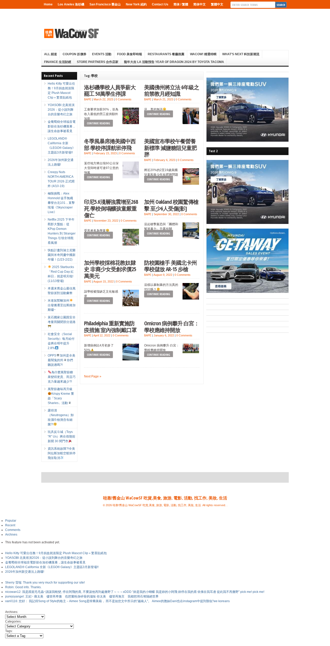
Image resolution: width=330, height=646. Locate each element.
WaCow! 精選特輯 (203, 54)
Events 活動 (101, 54)
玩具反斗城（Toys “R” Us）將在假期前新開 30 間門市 (61, 436)
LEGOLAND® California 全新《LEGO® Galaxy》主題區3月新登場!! (51, 567)
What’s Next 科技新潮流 (240, 54)
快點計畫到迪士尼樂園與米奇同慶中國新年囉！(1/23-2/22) (62, 254)
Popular (10, 520)
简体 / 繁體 (181, 4)
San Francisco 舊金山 (105, 4)
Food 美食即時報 (129, 54)
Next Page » (92, 376)
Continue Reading (98, 123)
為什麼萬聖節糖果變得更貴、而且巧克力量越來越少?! (62, 376)
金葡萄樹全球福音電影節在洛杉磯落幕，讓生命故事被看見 (62, 126)
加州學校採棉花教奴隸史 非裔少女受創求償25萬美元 (110, 269)
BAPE (87, 99)
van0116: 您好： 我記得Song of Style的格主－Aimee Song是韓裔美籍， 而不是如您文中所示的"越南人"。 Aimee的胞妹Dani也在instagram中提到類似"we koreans (117, 601)
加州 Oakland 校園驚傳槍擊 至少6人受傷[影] (171, 205)
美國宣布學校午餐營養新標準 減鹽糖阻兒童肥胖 (170, 147)
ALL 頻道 (50, 54)
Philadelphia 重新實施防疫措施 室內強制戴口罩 (110, 326)
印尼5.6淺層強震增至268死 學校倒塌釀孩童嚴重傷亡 (111, 208)
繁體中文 (217, 4)
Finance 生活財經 (57, 62)
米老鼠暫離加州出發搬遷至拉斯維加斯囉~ (62, 305)
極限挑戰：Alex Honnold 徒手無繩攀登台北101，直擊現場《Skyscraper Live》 (61, 203)
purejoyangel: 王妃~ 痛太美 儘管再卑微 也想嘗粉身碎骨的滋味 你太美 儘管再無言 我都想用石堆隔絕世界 (82, 596)
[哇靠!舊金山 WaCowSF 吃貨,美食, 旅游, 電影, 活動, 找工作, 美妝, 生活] (71, 33)
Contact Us (160, 4)
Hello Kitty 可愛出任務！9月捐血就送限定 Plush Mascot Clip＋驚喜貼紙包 (56, 553)
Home (48, 4)
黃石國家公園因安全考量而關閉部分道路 (62, 320)
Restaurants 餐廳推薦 (166, 54)
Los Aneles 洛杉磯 (71, 4)
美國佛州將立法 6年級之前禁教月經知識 (171, 90)
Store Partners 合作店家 (97, 62)
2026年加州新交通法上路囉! (24, 572)
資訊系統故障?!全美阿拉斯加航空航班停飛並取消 (62, 453)
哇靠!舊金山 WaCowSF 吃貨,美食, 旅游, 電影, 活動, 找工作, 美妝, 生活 (165, 498)
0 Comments (123, 99)
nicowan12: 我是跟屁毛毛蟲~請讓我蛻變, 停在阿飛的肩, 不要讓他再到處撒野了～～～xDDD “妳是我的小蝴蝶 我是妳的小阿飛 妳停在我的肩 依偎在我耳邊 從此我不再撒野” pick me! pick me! (134, 592)
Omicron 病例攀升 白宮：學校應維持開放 (171, 326)
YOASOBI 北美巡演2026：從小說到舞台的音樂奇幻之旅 (61, 109)
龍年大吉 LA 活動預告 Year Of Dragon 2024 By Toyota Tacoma (174, 62)
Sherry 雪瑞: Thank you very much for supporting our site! (45, 582)
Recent (10, 525)
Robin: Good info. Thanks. (23, 587)
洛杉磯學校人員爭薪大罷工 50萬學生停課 (110, 90)
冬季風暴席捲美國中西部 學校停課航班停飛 (110, 144)
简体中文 (199, 4)
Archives (11, 534)
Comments (12, 530)
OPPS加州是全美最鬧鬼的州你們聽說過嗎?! (61, 360)
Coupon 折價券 (74, 54)
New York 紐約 (136, 4)
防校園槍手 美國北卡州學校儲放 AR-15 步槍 (170, 266)
